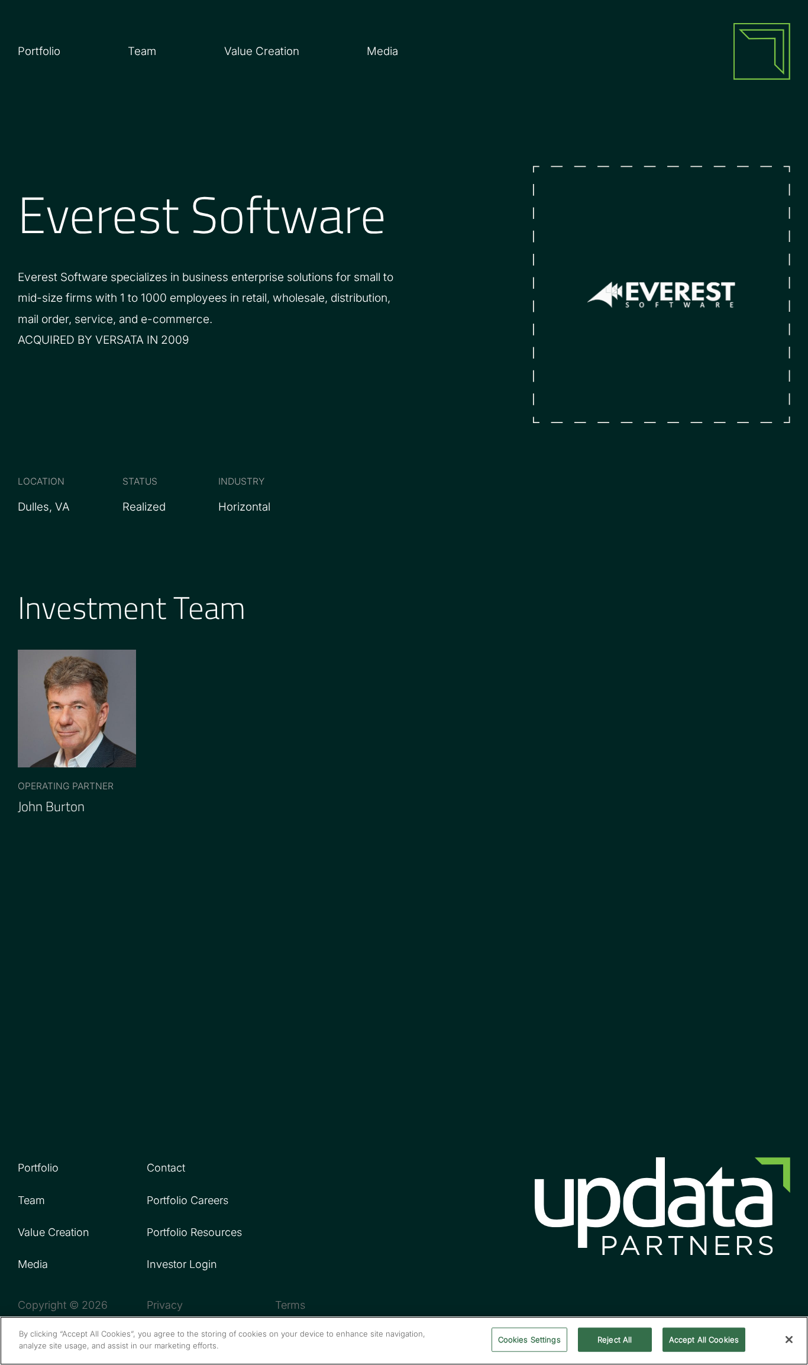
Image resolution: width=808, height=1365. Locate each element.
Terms (290, 1305)
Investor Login (182, 1264)
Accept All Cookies (704, 1339)
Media (382, 50)
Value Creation (261, 50)
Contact (166, 1167)
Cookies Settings (529, 1339)
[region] (404, 1340)
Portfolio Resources (194, 1232)
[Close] (789, 1340)
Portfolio (38, 1167)
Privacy (165, 1305)
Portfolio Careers (187, 1200)
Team (142, 50)
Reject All (614, 1339)
